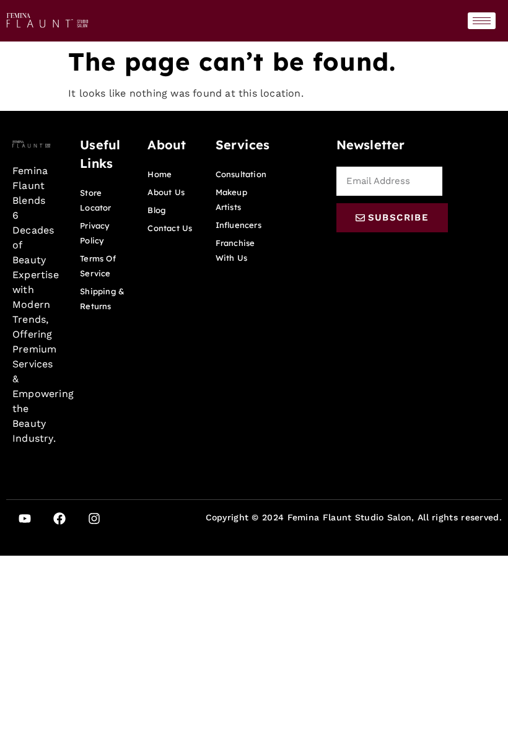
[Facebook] (59, 518)
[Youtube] (24, 518)
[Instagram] (94, 518)
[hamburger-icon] (482, 20)
